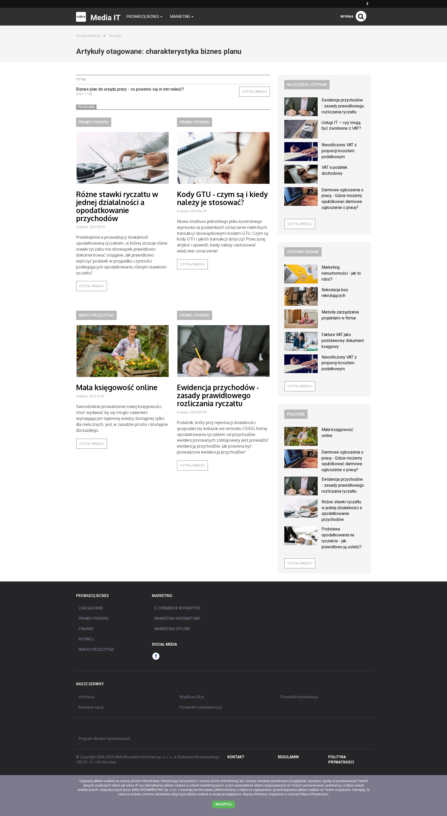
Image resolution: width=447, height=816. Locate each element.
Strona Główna (88, 36)
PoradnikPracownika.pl (299, 697)
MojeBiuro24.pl (192, 697)
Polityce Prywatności (313, 794)
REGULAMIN (288, 757)
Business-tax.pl (91, 707)
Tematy (114, 36)
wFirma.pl (86, 697)
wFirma (346, 16)
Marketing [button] (180, 16)
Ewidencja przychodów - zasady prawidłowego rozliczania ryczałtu (218, 395)
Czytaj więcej (254, 91)
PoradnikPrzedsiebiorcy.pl (201, 707)
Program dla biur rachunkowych (104, 739)
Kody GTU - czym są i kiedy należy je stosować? (222, 198)
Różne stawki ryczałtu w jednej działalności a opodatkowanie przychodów (117, 206)
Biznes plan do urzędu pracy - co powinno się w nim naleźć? (130, 89)
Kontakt (235, 757)
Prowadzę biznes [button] (143, 16)
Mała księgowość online (117, 387)
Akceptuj (223, 804)
